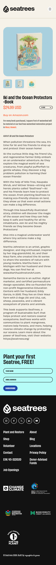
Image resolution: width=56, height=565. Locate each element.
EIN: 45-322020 (12, 459)
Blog (32, 438)
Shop (6, 438)
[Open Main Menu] (50, 9)
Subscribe (10, 388)
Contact (8, 452)
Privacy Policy (38, 452)
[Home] (19, 9)
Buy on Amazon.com (15, 115)
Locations (35, 445)
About (33, 431)
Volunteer (9, 445)
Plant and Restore (13, 431)
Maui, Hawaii (10, 127)
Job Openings (11, 469)
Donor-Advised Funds (38, 461)
